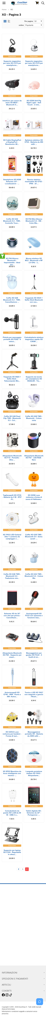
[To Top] (40, 1009)
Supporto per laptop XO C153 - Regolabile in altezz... (12, 852)
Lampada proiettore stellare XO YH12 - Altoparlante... (34, 773)
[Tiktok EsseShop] (10, 995)
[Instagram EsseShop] (7, 995)
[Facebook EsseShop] (3, 995)
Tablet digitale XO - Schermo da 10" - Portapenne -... (34, 813)
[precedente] (18, 869)
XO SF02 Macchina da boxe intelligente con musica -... (12, 773)
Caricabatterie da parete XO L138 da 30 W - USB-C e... (12, 813)
